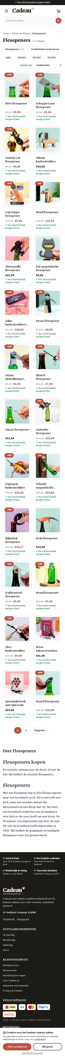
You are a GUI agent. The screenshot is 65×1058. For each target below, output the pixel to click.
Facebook (9, 919)
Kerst (6, 950)
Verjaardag (9, 934)
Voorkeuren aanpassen (32, 1053)
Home (6, 33)
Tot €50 (51, 57)
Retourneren (10, 970)
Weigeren (47, 1046)
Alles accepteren (17, 1046)
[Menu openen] (6, 10)
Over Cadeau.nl (11, 980)
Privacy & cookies (12, 990)
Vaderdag (8, 945)
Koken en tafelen (21, 33)
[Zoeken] (58, 21)
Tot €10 (22, 57)
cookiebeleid (39, 1039)
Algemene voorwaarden (15, 985)
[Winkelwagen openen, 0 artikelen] (58, 10)
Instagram (23, 919)
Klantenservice (11, 965)
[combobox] (32, 20)
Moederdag (9, 939)
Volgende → (41, 730)
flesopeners (15, 49)
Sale (8, 57)
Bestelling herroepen (14, 975)
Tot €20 (36, 57)
